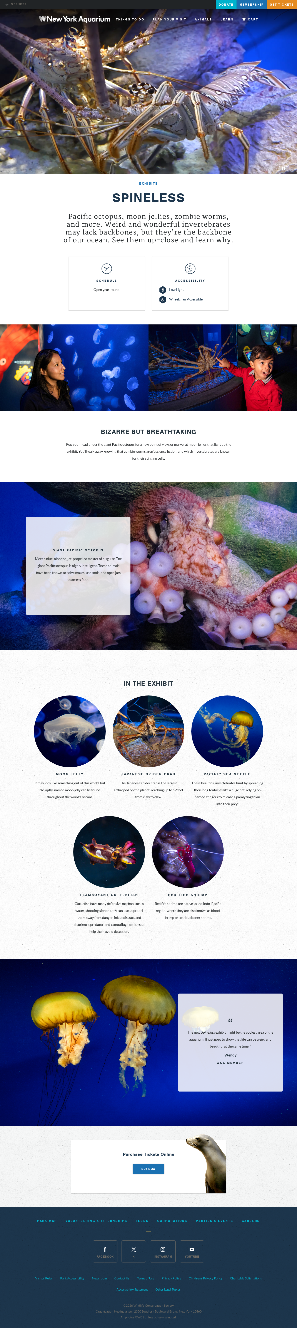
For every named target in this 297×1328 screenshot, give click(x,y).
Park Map (47, 1221)
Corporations (172, 1221)
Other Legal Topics (167, 1289)
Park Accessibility (72, 1278)
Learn (226, 19)
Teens (142, 1221)
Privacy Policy (171, 1278)
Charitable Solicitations (246, 1278)
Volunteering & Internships (96, 1221)
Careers (251, 1221)
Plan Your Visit (169, 19)
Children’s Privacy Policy (205, 1278)
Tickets (282, 4)
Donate (226, 4)
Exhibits (148, 184)
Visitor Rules (44, 1278)
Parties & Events (214, 1221)
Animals (203, 19)
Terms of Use (145, 1278)
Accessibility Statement (132, 1289)
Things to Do (130, 19)
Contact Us (121, 1278)
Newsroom (99, 1278)
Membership (252, 4)
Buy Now (148, 1169)
